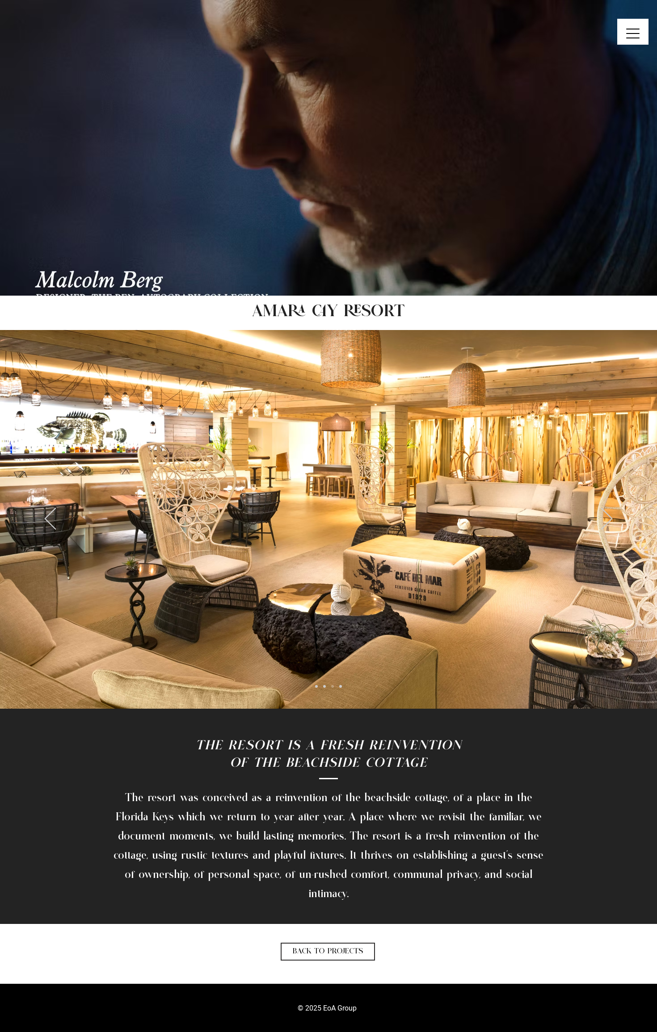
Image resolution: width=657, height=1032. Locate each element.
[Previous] (50, 147)
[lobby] (324, 686)
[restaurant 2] (340, 686)
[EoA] (340, 273)
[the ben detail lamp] (332, 273)
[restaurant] (332, 686)
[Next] (606, 147)
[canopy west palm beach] (324, 273)
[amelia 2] (316, 686)
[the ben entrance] (316, 273)
